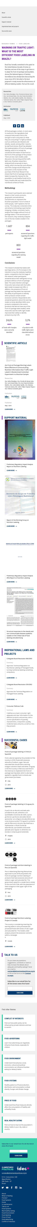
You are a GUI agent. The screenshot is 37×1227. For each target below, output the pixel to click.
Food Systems (6, 1200)
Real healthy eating (8, 1211)
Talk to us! (5, 1206)
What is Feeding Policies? (7, 1197)
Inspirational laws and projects (10, 26)
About (3, 13)
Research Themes (8, 43)
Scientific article (6, 17)
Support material (6, 22)
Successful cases (7, 31)
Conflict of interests (8, 1221)
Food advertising (7, 1219)
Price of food (6, 1217)
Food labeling (24, 43)
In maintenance (7, 1204)
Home (4, 1202)
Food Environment (8, 1213)
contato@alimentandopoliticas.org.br (21, 971)
